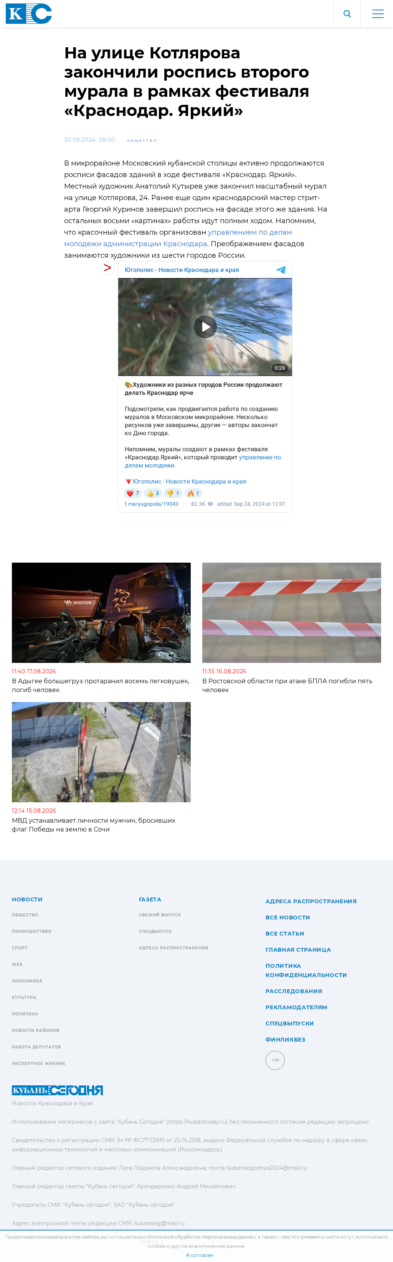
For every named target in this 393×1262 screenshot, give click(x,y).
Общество (142, 140)
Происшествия (31, 931)
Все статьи (285, 933)
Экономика (27, 981)
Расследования (294, 991)
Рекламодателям (296, 1007)
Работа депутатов (36, 1047)
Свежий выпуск (160, 915)
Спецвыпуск (155, 931)
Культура (24, 997)
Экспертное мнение (39, 1063)
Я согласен (199, 1255)
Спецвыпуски (290, 1023)
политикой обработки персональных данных (201, 1237)
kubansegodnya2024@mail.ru (267, 1167)
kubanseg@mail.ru (159, 1223)
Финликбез (285, 1039)
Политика (25, 1014)
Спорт (20, 948)
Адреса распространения (173, 948)
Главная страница (298, 949)
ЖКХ (17, 964)
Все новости (288, 917)
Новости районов (35, 1030)
